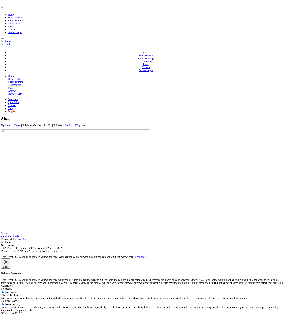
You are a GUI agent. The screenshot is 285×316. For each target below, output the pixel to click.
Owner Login (15, 32)
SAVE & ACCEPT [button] (11, 313)
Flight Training (15, 20)
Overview (13, 99)
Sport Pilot (13, 102)
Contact (12, 29)
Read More (141, 256)
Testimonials (14, 23)
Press (10, 26)
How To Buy (15, 17)
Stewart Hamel (13, 125)
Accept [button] (130, 256)
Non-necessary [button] (9, 301)
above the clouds (10, 236)
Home (11, 14)
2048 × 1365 (72, 125)
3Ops (4, 233)
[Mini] (75, 227)
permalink (22, 239)
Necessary (10, 292)
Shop (10, 108)
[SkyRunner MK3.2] (6, 41)
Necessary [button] (6, 288)
